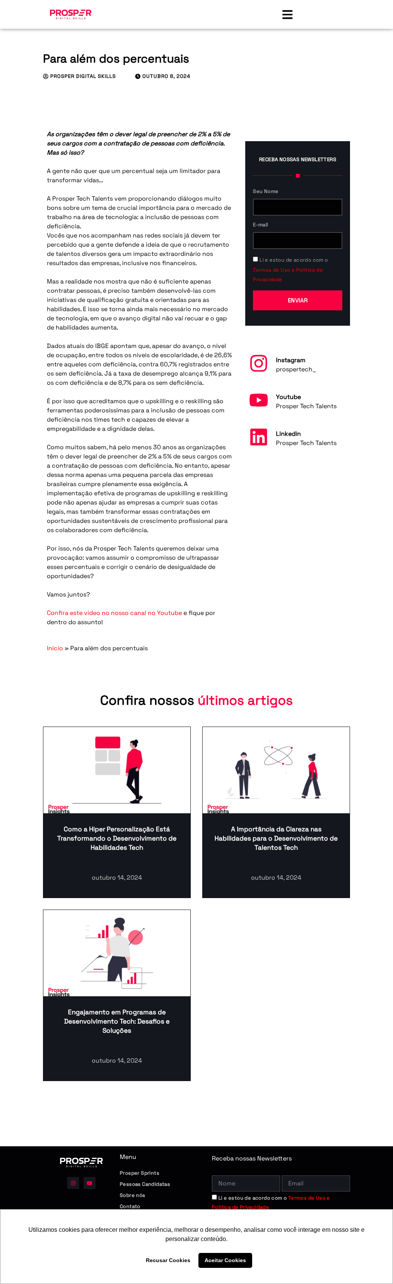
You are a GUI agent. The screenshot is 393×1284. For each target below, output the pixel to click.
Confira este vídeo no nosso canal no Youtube (114, 613)
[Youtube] (258, 400)
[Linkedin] (258, 437)
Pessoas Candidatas (145, 1184)
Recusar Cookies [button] (168, 1260)
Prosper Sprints (139, 1173)
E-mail (260, 225)
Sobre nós (132, 1195)
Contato (130, 1206)
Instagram (290, 360)
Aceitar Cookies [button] (225, 1260)
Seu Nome (265, 191)
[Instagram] (258, 363)
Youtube (288, 397)
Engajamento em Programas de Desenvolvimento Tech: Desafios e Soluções (117, 1021)
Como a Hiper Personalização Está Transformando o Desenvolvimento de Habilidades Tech (117, 838)
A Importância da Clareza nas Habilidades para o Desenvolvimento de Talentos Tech (276, 838)
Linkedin (288, 434)
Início (55, 648)
